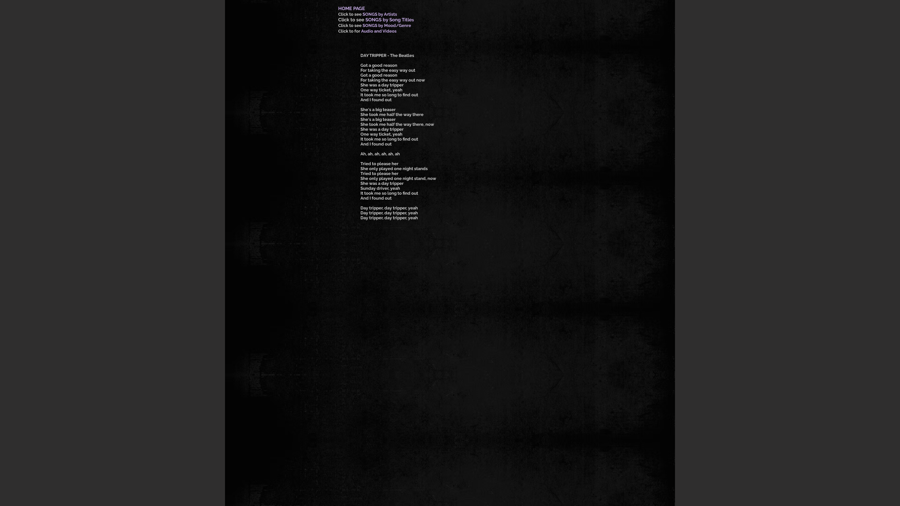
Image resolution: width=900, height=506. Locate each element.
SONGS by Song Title (388, 19)
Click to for (349, 31)
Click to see (350, 14)
